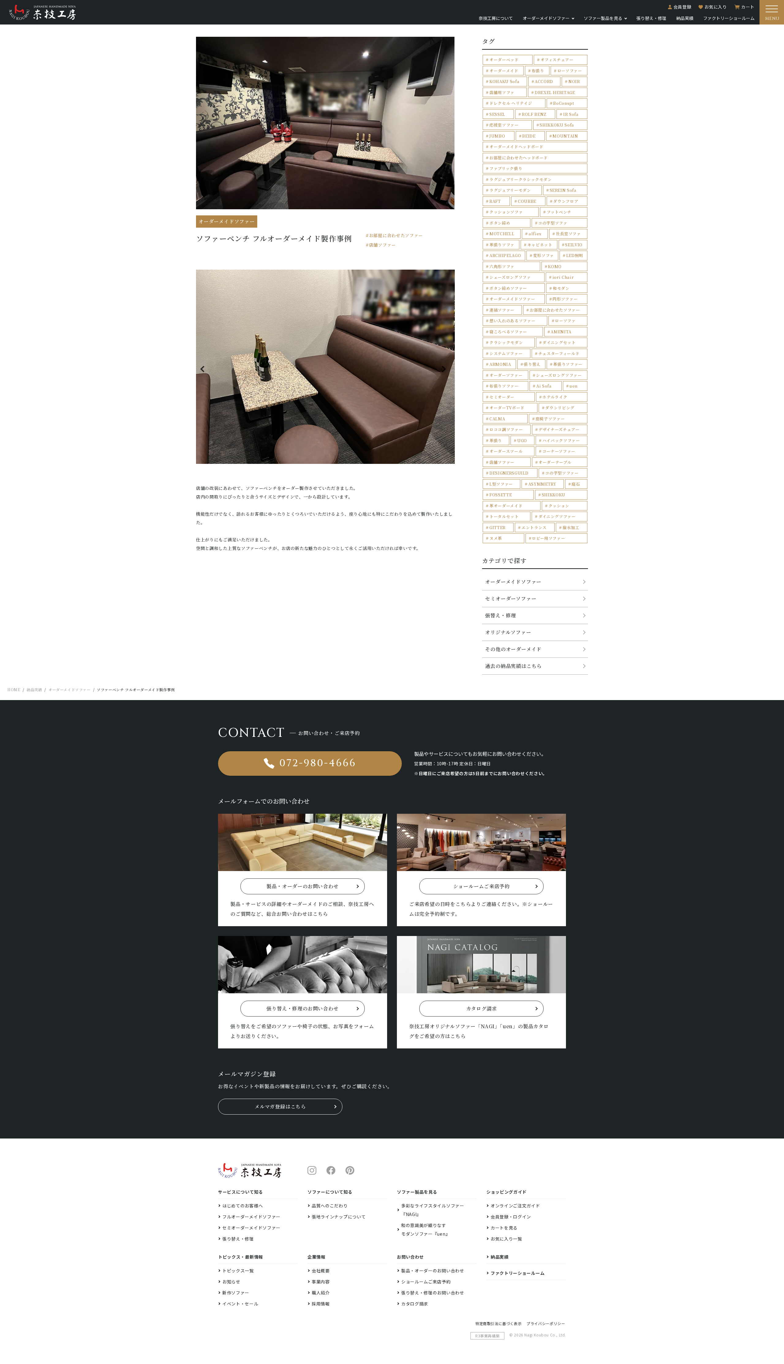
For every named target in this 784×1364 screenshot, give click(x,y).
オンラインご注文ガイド (515, 1206)
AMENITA (561, 332)
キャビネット (539, 245)
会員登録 (682, 7)
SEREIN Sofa (563, 190)
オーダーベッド (504, 60)
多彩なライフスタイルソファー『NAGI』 (432, 1210)
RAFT (495, 201)
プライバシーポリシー (545, 1323)
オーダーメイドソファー (512, 299)
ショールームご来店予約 (426, 1282)
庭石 (575, 484)
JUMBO (497, 136)
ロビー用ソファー (548, 538)
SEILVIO (573, 245)
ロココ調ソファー (506, 429)
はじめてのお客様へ (242, 1206)
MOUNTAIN (565, 136)
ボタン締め (499, 223)
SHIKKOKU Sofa (557, 125)
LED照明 (574, 255)
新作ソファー (235, 1293)
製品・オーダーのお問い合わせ (432, 1270)
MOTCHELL (501, 234)
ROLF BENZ (534, 114)
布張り (538, 71)
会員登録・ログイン (511, 1217)
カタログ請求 (414, 1304)
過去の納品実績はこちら (513, 665)
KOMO (555, 266)
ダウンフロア (565, 201)
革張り (495, 440)
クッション (558, 506)
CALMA (497, 419)
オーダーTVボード (507, 408)
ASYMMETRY (542, 484)
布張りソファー (504, 386)
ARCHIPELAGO (505, 255)
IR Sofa (571, 114)
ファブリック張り (505, 168)
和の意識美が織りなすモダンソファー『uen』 (425, 1229)
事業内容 (321, 1282)
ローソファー (569, 71)
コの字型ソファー (562, 473)
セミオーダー (501, 397)
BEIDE (528, 136)
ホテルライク (554, 397)
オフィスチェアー (557, 60)
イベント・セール (240, 1304)
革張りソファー (567, 364)
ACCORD (544, 81)
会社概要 (321, 1270)
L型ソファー (501, 484)
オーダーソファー (505, 375)
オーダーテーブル (554, 462)
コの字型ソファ (552, 223)
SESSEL (497, 114)
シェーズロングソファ (510, 277)
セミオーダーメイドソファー (251, 1228)
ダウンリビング (560, 408)
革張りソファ (501, 245)
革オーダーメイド (505, 506)
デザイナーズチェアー (559, 429)
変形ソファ (543, 255)
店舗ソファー (382, 245)
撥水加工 (571, 527)
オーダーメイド (503, 71)
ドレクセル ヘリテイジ (510, 103)
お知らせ (231, 1282)
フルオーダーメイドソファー (251, 1217)
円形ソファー (565, 299)
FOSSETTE (500, 495)
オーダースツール (505, 451)
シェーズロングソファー (559, 375)
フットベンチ (559, 212)
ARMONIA (500, 364)
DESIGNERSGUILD (509, 473)
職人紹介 (321, 1293)
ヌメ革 (495, 538)
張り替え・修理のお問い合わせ (432, 1293)
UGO (522, 440)
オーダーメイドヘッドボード (516, 147)
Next (445, 368)
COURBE (527, 201)
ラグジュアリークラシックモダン (520, 179)
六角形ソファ (501, 266)
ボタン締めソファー (508, 288)
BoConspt (563, 103)
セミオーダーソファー (510, 598)
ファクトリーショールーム (729, 18)
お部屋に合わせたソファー (396, 235)
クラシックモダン (506, 342)
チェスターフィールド (559, 353)
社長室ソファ (568, 234)
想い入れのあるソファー (512, 321)
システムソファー (505, 353)
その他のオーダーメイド (513, 649)
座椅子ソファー (550, 419)
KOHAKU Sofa (504, 81)
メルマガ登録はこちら (280, 1106)
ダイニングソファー (557, 516)
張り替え (532, 364)
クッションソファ (506, 212)
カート (748, 7)
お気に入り (715, 7)
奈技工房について (496, 18)
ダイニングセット (558, 342)
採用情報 (321, 1304)
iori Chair (563, 277)
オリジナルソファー (508, 632)
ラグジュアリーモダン (510, 190)
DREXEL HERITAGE (555, 92)
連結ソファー (501, 310)
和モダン (561, 288)
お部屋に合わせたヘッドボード (518, 158)
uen (573, 386)
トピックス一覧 (238, 1270)
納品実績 (684, 18)
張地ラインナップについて (339, 1217)
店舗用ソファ (501, 92)
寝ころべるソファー (508, 332)
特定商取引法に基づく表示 (498, 1323)
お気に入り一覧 (506, 1239)
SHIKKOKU (553, 495)
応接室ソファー (504, 125)
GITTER (497, 527)
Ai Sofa (544, 386)
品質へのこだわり (330, 1206)
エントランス (534, 527)
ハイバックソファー (561, 440)
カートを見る (504, 1228)
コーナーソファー (558, 451)
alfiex (535, 234)
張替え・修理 (500, 615)
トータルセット (504, 516)
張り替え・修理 (651, 18)
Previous (205, 368)
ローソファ (565, 321)
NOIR (574, 81)
